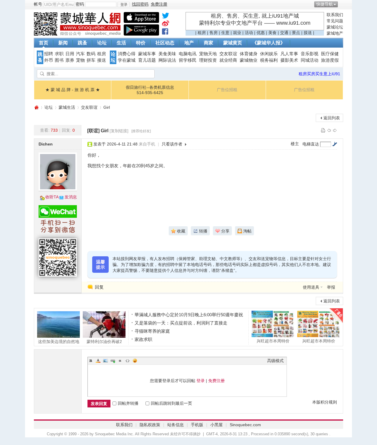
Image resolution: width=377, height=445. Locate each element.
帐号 (38, 4)
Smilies (135, 361)
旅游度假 (330, 60)
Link (113, 361)
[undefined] (165, 16)
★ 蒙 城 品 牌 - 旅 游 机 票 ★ (72, 89)
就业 (237, 32)
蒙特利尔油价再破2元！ (104, 341)
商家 (208, 42)
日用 (69, 53)
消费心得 (126, 53)
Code (127, 361)
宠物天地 (208, 53)
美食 (272, 32)
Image (105, 361)
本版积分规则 (324, 402)
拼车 (91, 60)
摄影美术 (289, 60)
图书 (59, 60)
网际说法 (167, 60)
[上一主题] (329, 130)
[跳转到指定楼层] (334, 144)
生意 (225, 32)
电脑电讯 (187, 53)
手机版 (197, 424)
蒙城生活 (67, 107)
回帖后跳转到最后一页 (171, 403)
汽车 (80, 53)
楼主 (295, 143)
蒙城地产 (335, 33)
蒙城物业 (248, 60)
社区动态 (165, 42)
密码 (80, 4)
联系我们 (335, 14)
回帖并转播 (128, 403)
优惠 (261, 32)
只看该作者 (172, 144)
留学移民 (187, 60)
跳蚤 (82, 42)
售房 (213, 32)
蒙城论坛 (335, 27)
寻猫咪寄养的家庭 (152, 331)
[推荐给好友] (141, 131)
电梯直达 (310, 144)
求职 (59, 53)
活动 (249, 32)
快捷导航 (324, 4)
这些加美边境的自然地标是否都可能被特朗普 (58, 341)
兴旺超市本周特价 (273, 341)
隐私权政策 (150, 424)
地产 (189, 42)
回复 (99, 287)
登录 (200, 380)
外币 (48, 60)
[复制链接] (119, 130)
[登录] (124, 4)
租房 (202, 32)
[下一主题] (335, 130)
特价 (140, 42)
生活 (121, 42)
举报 (331, 287)
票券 (69, 60)
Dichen (46, 144)
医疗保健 (330, 53)
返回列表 (331, 118)
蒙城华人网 (36, 107)
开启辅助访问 (341, 4)
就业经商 (228, 60)
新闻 (63, 42)
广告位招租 (227, 89)
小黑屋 (216, 424)
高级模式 (275, 360)
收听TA (52, 197)
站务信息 (175, 424)
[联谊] (93, 130)
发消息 (71, 197)
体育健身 (248, 53)
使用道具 (311, 287)
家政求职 (143, 339)
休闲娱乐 (269, 53)
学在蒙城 (126, 60)
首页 (43, 42)
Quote (120, 361)
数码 (91, 53)
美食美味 (167, 53)
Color (98, 361)
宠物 (80, 60)
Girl (106, 107)
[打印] (323, 130)
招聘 (48, 53)
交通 (284, 32)
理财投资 (208, 60)
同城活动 (309, 60)
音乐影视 (309, 53)
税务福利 (269, 60)
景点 (296, 32)
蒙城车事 (147, 53)
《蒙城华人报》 (268, 42)
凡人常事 (289, 53)
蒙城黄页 (232, 42)
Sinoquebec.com (245, 424)
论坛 (102, 42)
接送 (308, 32)
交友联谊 (228, 53)
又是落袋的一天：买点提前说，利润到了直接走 (181, 322)
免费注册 (216, 380)
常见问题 (335, 21)
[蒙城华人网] (78, 34)
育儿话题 (147, 60)
